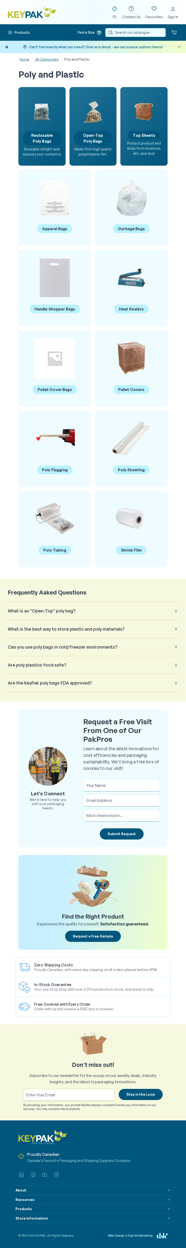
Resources (25, 1200)
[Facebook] (33, 1175)
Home (24, 59)
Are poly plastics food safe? (37, 665)
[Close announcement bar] (179, 47)
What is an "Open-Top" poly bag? (41, 610)
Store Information (32, 1218)
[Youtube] (44, 1175)
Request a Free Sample (93, 936)
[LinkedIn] (21, 1175)
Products (24, 1209)
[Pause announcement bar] (7, 47)
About (21, 1190)
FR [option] (114, 17)
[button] (19, 32)
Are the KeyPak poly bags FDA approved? (50, 682)
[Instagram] (56, 1175)
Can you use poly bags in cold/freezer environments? (62, 647)
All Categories (47, 59)
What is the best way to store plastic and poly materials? (66, 629)
